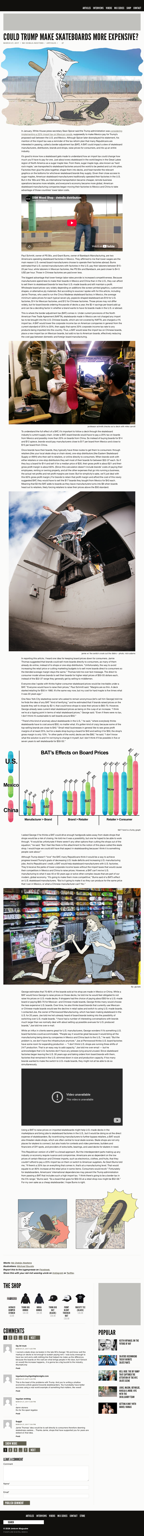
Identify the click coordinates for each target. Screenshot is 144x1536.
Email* (6, 1492)
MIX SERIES (119, 8)
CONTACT (137, 8)
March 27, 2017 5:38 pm (26, 1402)
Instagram (57, 1273)
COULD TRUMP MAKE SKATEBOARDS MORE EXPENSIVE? (70, 37)
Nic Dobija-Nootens (33, 43)
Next (33, 1338)
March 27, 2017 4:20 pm (26, 1349)
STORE (82, 1516)
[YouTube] (131, 3)
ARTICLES (87, 8)
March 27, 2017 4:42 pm (26, 1379)
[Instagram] (125, 3)
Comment (8, 1464)
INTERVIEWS (98, 8)
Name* (6, 1483)
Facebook (44, 1269)
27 (61, 43)
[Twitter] (120, 3)
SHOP (129, 8)
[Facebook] (116, 3)
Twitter (70, 1273)
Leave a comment (13, 1459)
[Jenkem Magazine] (23, 5)
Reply (18, 1368)
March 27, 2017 (11, 43)
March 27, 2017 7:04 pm (26, 1424)
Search (5, 1522)
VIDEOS (109, 8)
